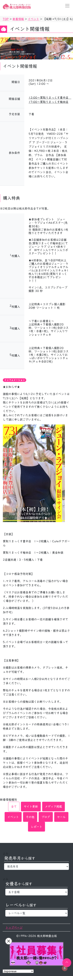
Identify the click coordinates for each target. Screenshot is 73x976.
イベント (13, 817)
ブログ (45, 817)
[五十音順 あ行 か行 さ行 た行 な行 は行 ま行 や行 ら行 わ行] (36, 892)
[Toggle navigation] (66, 5)
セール (61, 817)
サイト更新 (31, 806)
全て (14, 806)
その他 (30, 817)
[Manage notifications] (65, 968)
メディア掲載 (53, 806)
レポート (36, 826)
